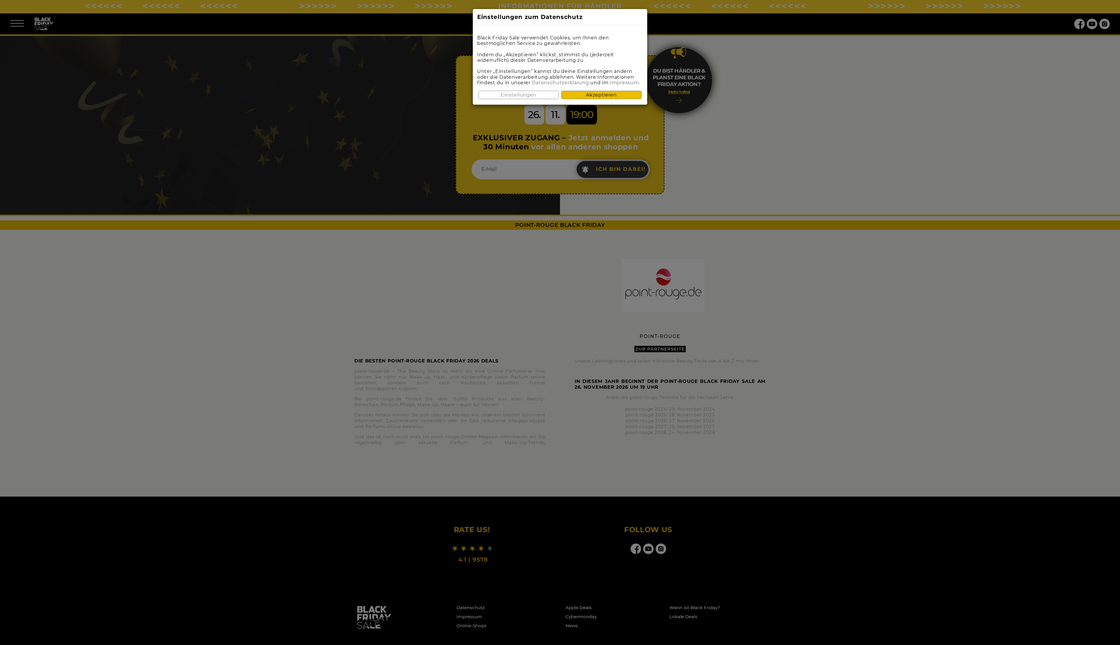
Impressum (624, 82)
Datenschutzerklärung (560, 82)
